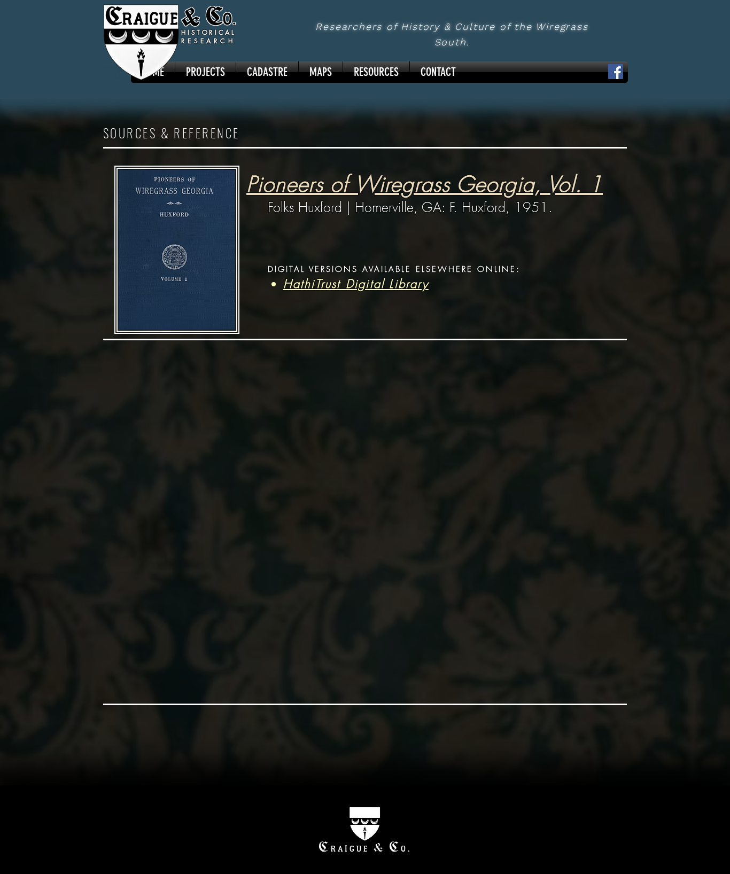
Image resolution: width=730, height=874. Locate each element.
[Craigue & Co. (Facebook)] (615, 71)
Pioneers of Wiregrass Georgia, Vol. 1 (424, 184)
